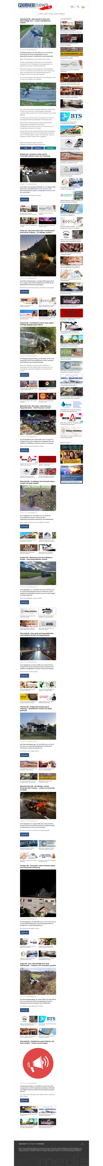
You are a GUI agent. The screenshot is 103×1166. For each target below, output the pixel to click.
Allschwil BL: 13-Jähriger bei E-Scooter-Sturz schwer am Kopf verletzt (37, 482)
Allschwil (41, 14)
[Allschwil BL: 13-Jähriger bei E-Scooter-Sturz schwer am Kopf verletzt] (38, 498)
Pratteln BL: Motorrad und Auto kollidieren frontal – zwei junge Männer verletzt (36, 558)
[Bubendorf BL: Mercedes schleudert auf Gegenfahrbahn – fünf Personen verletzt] (38, 422)
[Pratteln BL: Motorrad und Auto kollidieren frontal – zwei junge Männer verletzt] (38, 573)
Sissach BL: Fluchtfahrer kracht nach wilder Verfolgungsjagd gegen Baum (37, 324)
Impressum (22, 1144)
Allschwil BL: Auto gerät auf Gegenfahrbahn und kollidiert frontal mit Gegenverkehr (37, 634)
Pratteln (56, 14)
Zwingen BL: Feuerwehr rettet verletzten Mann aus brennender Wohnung (37, 866)
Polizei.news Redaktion (32, 49)
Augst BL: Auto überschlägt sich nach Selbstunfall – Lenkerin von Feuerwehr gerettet (38, 964)
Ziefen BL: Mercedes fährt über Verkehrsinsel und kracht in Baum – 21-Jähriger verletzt (37, 231)
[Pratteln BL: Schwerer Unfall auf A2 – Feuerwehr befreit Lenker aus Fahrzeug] (38, 170)
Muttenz (51, 14)
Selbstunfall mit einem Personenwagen (33, 827)
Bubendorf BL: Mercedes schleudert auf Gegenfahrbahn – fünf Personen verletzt (35, 407)
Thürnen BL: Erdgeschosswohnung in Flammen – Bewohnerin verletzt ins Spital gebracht (36, 708)
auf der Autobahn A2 (44, 189)
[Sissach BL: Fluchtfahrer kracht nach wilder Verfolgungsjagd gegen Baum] (38, 340)
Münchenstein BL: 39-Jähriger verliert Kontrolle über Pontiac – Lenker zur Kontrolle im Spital (37, 788)
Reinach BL (62, 14)
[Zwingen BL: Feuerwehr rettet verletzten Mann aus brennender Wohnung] (38, 893)
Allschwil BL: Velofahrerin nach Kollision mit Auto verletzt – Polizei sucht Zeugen (37, 1042)
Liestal (46, 14)
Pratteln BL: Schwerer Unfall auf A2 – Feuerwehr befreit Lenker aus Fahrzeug (35, 155)
